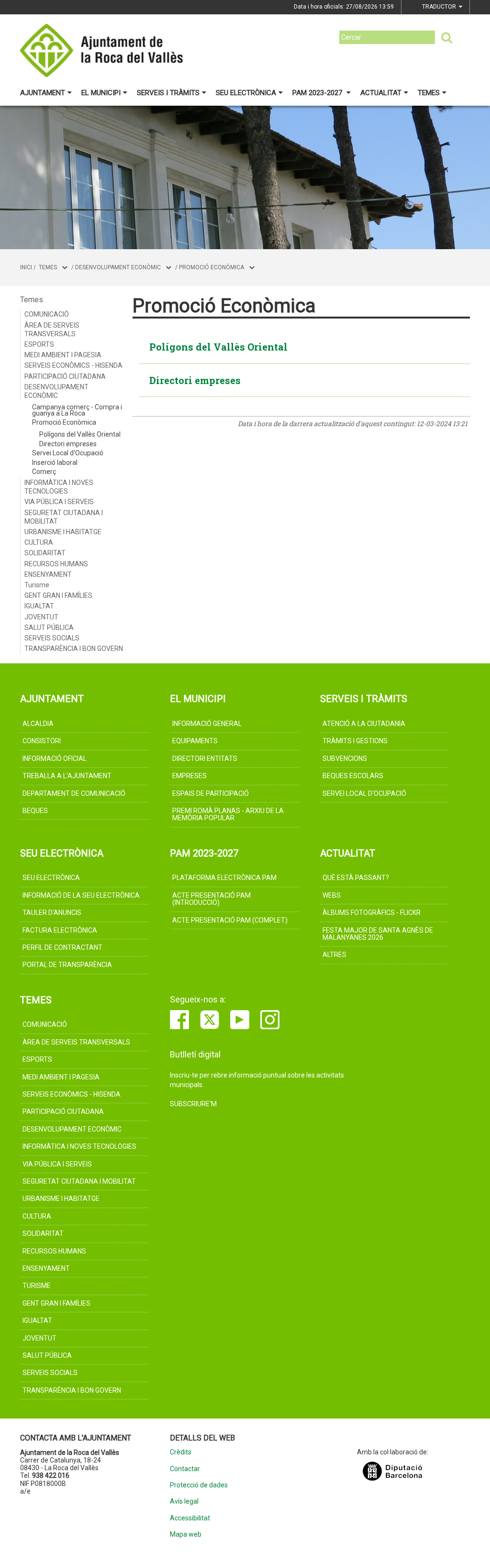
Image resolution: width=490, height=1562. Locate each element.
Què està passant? (356, 877)
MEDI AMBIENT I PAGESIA (62, 355)
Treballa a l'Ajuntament (66, 776)
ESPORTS (39, 344)
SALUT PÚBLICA (49, 627)
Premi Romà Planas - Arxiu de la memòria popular (228, 814)
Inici (26, 267)
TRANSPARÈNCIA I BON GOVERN (73, 648)
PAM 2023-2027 (318, 92)
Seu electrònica (246, 92)
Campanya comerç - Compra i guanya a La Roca (77, 410)
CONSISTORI (41, 741)
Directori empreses (68, 444)
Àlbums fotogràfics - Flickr (372, 912)
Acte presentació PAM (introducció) (211, 898)
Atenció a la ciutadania (364, 723)
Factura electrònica (59, 930)
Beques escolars (353, 776)
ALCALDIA (38, 723)
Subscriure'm (193, 1104)
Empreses (189, 776)
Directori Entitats (204, 758)
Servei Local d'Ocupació (67, 453)
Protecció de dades (199, 1485)
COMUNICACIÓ (46, 314)
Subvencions (345, 758)
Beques (35, 810)
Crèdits (180, 1452)
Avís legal (184, 1501)
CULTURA (38, 542)
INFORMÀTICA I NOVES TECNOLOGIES (58, 487)
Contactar (185, 1469)
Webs (332, 895)
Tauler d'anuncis (51, 912)
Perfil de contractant (62, 947)
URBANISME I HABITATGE (62, 532)
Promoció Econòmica (211, 267)
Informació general (207, 723)
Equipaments (195, 741)
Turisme (36, 585)
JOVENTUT (41, 617)
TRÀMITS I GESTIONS (355, 741)
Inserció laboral (55, 462)
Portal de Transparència (67, 964)
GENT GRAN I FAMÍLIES (58, 595)
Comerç (44, 471)
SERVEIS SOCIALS (51, 638)
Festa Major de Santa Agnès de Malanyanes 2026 (378, 933)
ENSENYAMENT (48, 574)
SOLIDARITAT (45, 553)
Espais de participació (210, 793)
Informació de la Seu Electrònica (81, 895)
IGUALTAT (39, 606)
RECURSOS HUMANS (56, 564)
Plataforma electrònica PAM (224, 877)
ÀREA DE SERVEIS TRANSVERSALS (51, 329)
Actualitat (380, 92)
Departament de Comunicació (73, 793)
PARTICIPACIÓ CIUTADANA (65, 376)
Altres (334, 954)
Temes (429, 92)
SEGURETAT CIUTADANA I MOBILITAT (63, 517)
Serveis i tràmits (168, 92)
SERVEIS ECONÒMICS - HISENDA (73, 365)
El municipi (101, 92)
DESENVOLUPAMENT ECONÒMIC (118, 267)
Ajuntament (42, 92)
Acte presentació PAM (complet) (230, 920)
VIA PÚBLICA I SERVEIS (59, 502)
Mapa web (185, 1534)
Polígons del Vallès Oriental (80, 434)
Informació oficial (54, 758)
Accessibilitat (190, 1518)
